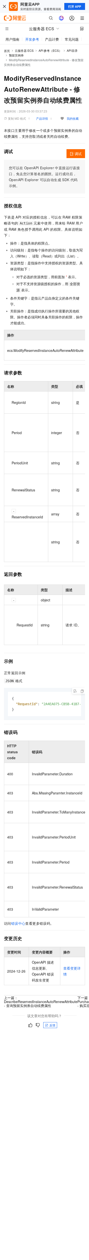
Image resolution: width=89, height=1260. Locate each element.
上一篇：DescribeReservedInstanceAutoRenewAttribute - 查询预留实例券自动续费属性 (40, 1001)
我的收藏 (73, 118)
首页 (7, 51)
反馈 (52, 1025)
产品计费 (52, 39)
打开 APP (74, 6)
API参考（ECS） (50, 50)
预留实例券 (16, 55)
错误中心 (18, 923)
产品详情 (42, 118)
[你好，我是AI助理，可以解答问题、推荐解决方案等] (61, 18)
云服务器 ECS (24, 50)
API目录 (72, 50)
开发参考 (32, 39)
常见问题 (72, 39)
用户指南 (12, 39)
